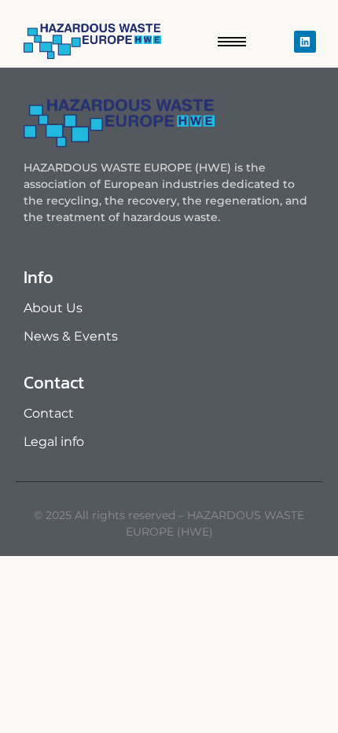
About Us (53, 307)
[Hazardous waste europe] (92, 41)
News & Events (71, 336)
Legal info (54, 441)
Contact (49, 413)
